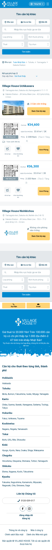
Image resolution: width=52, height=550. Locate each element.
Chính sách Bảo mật (14, 534)
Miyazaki (37, 482)
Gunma (11, 404)
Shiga (30, 450)
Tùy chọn (32, 44)
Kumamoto (27, 482)
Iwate (28, 394)
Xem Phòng (43, 150)
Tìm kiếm (26, 51)
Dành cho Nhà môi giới (37, 534)
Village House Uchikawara (18, 86)
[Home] (26, 322)
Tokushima (28, 471)
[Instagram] (29, 508)
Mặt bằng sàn (11, 137)
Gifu (9, 440)
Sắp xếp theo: (7, 76)
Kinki (5, 444)
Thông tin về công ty (18, 530)
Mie (14, 440)
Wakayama (39, 450)
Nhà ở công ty (37, 530)
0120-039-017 (28, 500)
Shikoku (6, 466)
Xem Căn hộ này (38, 111)
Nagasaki (6, 485)
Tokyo (5, 408)
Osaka (24, 450)
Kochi (19, 471)
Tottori (34, 461)
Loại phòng (7, 37)
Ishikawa (12, 418)
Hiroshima (7, 461)
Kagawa (12, 471)
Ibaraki (18, 404)
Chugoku (7, 455)
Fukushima (20, 394)
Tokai (5, 434)
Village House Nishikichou (18, 211)
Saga (27, 485)
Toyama (20, 418)
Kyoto (12, 450)
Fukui (4, 418)
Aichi (4, 440)
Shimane (26, 461)
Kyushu (6, 476)
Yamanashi (22, 429)
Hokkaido (7, 377)
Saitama (37, 404)
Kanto (5, 399)
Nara (18, 450)
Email (38, 306)
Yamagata (44, 394)
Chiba (4, 404)
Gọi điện (14, 306)
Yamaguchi (43, 461)
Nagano (5, 429)
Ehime (5, 471)
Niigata (13, 429)
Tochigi (44, 404)
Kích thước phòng (36, 37)
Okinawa (20, 485)
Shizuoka (21, 440)
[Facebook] (22, 508)
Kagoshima (16, 482)
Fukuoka (6, 482)
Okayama (17, 461)
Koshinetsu (8, 423)
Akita (4, 394)
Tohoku (6, 388)
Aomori (11, 394)
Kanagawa (27, 404)
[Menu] (48, 4)
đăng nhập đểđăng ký (26, 517)
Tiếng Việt (37, 4)
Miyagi (35, 394)
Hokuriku (7, 413)
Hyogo (5, 450)
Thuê (5, 44)
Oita (13, 485)
